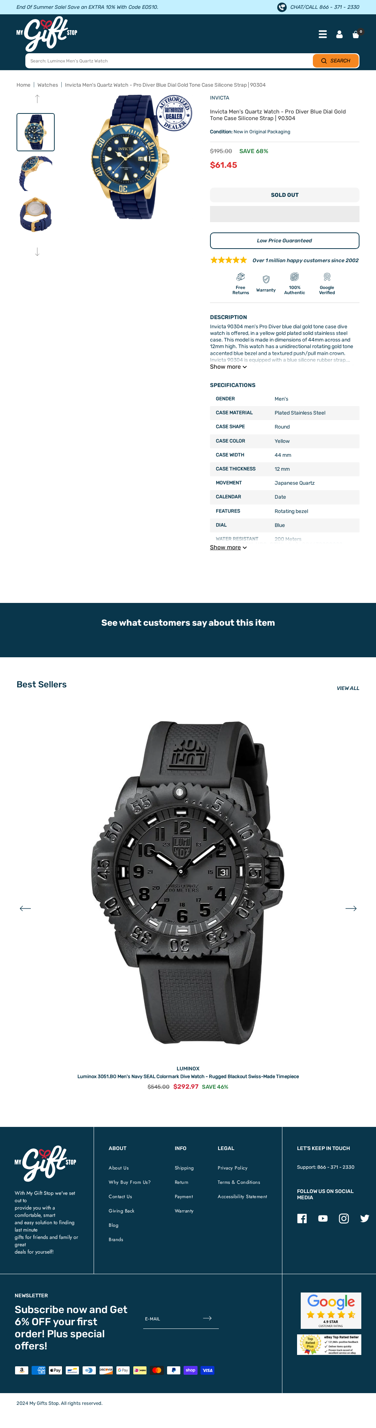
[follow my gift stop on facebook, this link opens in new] (302, 1222)
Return (182, 1182)
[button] (284, 214)
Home (23, 85)
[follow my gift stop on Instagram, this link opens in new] (344, 1222)
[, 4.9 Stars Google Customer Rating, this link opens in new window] (331, 1311)
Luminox (188, 1069)
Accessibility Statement (242, 1196)
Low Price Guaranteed (284, 241)
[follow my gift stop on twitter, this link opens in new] (365, 1222)
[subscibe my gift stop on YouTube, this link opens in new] (323, 1222)
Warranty (184, 1210)
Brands (116, 1239)
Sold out (285, 195)
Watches (47, 85)
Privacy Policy (232, 1167)
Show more (225, 366)
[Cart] (355, 34)
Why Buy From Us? (130, 1182)
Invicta (219, 98)
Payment (184, 1196)
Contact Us (120, 1196)
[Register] (207, 1319)
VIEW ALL (348, 688)
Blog (113, 1225)
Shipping (184, 1167)
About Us (119, 1167)
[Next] (37, 252)
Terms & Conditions (239, 1182)
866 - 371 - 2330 (335, 1167)
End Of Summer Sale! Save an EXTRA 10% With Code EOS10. (87, 7)
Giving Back (122, 1210)
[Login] (339, 35)
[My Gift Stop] (45, 1148)
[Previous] (37, 100)
